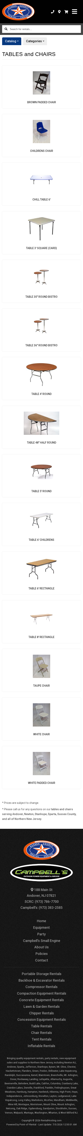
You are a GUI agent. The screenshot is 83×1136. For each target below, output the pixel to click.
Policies (42, 954)
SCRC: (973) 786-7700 (42, 902)
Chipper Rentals (41, 1013)
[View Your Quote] (66, 11)
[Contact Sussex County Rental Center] (59, 11)
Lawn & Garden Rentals (42, 1006)
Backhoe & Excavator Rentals (42, 980)
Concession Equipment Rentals (41, 1019)
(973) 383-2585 (51, 908)
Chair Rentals (41, 1033)
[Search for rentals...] (6, 29)
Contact (41, 960)
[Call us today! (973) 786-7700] (52, 11)
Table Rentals (41, 1026)
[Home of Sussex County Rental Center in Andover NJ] (18, 11)
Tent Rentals (42, 1039)
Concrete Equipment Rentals (41, 1000)
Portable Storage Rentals (41, 974)
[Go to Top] (77, 1130)
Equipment (41, 927)
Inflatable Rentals (41, 1046)
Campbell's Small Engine (41, 941)
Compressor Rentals (41, 987)
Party (41, 934)
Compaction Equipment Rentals (41, 993)
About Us (41, 947)
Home (41, 921)
